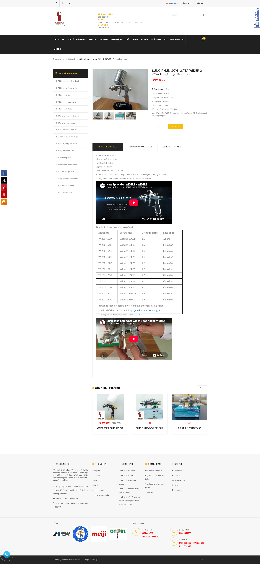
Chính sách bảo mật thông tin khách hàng (129, 490)
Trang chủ (96, 471)
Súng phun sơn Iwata (100, 495)
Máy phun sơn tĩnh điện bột (68, 116)
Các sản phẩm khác (66, 186)
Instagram (178, 490)
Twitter (177, 476)
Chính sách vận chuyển (127, 471)
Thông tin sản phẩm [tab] (107, 147)
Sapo (96, 560)
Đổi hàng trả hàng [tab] (172, 147)
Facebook (178, 471)
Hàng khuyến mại (65, 193)
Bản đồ (144, 40)
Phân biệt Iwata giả (119, 40)
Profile (92, 40)
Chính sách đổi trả (126, 476)
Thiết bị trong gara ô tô (67, 102)
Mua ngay (175, 126)
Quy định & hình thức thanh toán (155, 477)
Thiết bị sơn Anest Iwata (67, 88)
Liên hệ (57, 49)
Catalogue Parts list (174, 40)
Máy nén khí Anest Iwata (67, 165)
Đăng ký (200, 3)
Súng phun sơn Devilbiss (68, 179)
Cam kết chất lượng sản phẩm (154, 485)
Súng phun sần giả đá (66, 151)
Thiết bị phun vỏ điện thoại (68, 81)
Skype (177, 485)
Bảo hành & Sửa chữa (153, 471)
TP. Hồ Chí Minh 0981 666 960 (67, 499)
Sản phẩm (103, 40)
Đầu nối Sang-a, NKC (66, 172)
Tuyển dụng (156, 40)
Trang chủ (59, 40)
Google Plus (180, 480)
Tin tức (135, 40)
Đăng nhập (187, 3)
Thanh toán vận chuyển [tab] (140, 147)
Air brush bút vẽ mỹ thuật (68, 137)
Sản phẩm (96, 476)
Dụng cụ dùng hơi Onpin (67, 144)
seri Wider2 (70, 59)
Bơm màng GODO (65, 158)
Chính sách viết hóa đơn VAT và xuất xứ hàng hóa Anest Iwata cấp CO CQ (130, 500)
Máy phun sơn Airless (66, 123)
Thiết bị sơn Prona (65, 109)
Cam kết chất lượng (76, 40)
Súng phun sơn (98, 490)
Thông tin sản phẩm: (160, 89)
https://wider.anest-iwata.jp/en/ (145, 310)
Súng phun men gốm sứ (67, 130)
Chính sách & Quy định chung (127, 482)
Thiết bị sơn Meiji (64, 95)
